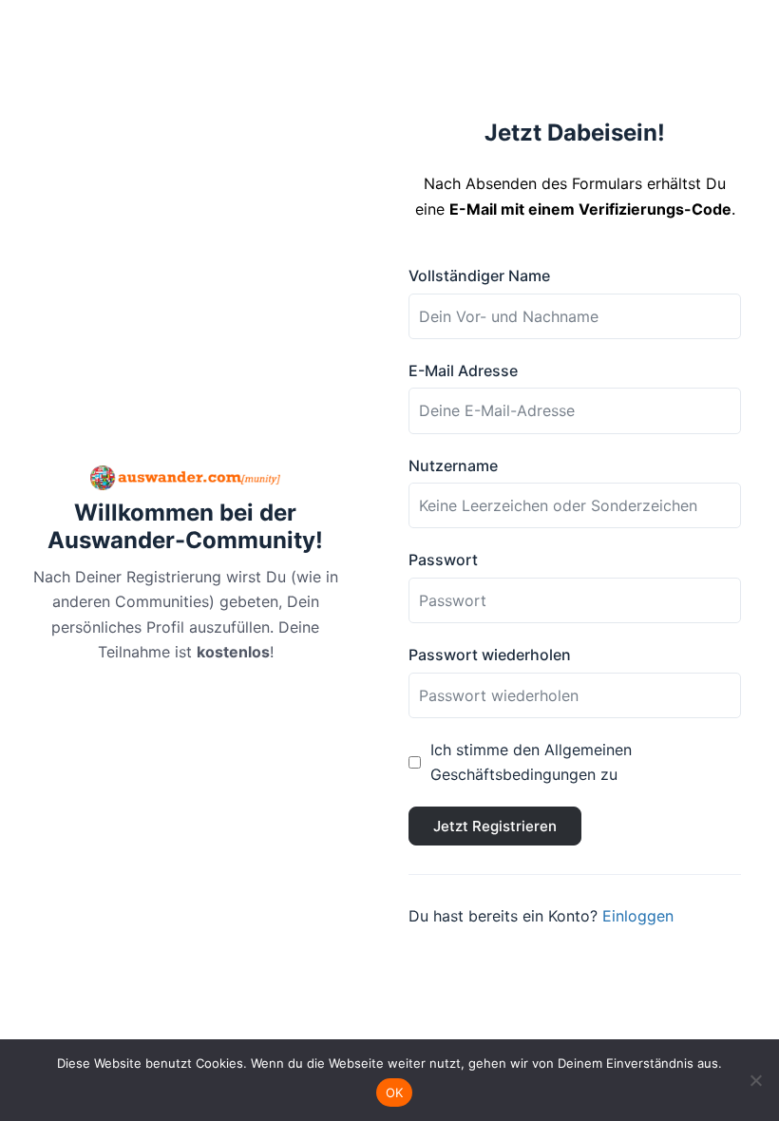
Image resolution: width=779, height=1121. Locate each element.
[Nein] (755, 1080)
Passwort (443, 559)
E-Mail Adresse (463, 370)
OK (395, 1092)
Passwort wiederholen (489, 654)
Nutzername (453, 465)
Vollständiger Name (479, 275)
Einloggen (638, 915)
